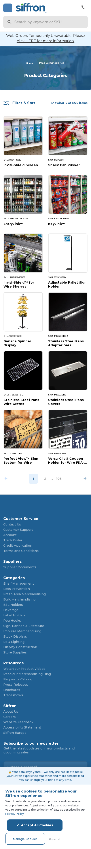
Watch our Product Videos (24, 669)
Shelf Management (18, 583)
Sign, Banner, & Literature (23, 626)
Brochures (11, 690)
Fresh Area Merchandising (24, 594)
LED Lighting (14, 642)
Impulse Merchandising (22, 631)
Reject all (54, 839)
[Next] (83, 478)
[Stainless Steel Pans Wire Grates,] (23, 370)
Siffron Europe (15, 733)
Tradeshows (13, 695)
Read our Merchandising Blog (27, 674)
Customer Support (18, 530)
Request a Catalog (17, 679)
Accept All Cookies (37, 825)
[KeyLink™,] (67, 194)
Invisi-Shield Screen (21, 165)
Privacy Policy (14, 813)
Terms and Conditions (21, 551)
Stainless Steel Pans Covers (66, 402)
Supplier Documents (19, 567)
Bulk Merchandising (19, 599)
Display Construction (20, 647)
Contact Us (12, 524)
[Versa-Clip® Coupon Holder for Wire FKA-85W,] (67, 429)
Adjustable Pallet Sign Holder (67, 284)
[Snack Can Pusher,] (67, 135)
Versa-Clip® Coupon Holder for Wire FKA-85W (66, 460)
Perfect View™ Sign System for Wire (21, 460)
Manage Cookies (25, 839)
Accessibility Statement (22, 727)
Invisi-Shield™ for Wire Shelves (19, 284)
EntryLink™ (13, 224)
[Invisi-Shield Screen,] (23, 135)
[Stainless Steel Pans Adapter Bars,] (67, 311)
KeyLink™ (56, 224)
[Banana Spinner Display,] (23, 311)
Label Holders (14, 615)
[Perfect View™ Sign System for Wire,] (23, 429)
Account (10, 535)
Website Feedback (18, 722)
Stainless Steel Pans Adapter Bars (66, 343)
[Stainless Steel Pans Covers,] (67, 370)
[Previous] (7, 478)
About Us (10, 711)
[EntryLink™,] (23, 194)
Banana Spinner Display (17, 343)
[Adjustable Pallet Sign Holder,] (67, 253)
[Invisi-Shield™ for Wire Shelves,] (23, 253)
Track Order (12, 540)
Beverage (10, 610)
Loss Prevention (16, 589)
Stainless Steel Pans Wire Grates (21, 402)
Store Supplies (15, 652)
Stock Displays (15, 636)
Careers (9, 717)
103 (59, 479)
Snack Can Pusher (64, 165)
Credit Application (17, 546)
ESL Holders (13, 605)
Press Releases (15, 685)
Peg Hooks (12, 621)
